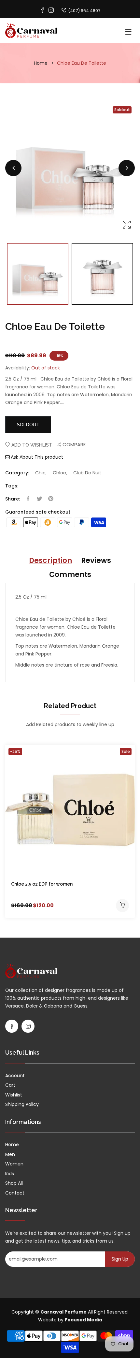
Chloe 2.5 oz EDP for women (42, 884)
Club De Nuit (87, 472)
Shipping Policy (22, 1104)
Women (14, 1164)
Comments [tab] (70, 574)
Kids (9, 1173)
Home (41, 63)
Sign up (120, 1259)
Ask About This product (37, 457)
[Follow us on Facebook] (28, 499)
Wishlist (13, 1095)
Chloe (59, 472)
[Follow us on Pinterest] (51, 499)
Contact (14, 1193)
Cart (10, 1085)
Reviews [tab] (96, 560)
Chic (40, 472)
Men (10, 1154)
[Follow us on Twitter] (39, 499)
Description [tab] (50, 560)
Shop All (14, 1183)
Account (15, 1075)
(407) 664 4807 (83, 11)
